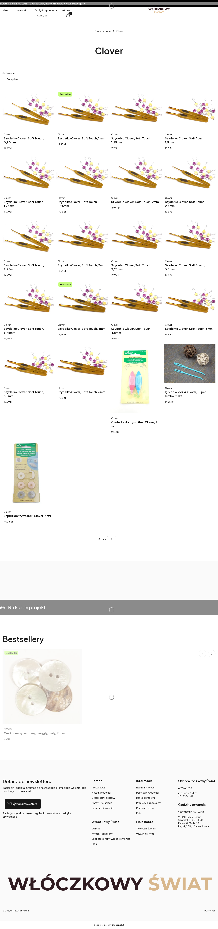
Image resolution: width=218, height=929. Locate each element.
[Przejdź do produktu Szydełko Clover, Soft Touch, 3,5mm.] (190, 236)
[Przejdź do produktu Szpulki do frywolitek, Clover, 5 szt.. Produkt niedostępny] (28, 471)
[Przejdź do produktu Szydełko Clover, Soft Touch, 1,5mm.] (190, 109)
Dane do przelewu (145, 797)
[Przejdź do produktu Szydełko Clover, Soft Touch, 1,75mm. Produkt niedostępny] (28, 172)
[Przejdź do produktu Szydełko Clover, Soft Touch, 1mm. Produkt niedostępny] (82, 109)
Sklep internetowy (108, 925)
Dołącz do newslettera (23, 804)
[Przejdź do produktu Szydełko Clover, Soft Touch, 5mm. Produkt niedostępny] (190, 299)
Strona (102, 539)
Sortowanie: (9, 72)
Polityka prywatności (147, 792)
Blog (94, 843)
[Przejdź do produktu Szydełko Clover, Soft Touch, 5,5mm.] (28, 363)
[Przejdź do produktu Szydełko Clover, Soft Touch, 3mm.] (82, 236)
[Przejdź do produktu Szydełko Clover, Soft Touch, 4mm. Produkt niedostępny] (82, 299)
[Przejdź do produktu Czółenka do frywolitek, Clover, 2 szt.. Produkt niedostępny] (136, 378)
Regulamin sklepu (145, 787)
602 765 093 (185, 788)
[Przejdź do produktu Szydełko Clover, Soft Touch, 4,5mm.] (136, 299)
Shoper (23, 911)
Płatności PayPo (145, 807)
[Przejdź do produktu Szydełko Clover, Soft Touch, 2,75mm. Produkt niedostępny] (28, 236)
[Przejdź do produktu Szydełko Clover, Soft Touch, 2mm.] (136, 172)
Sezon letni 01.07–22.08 (191, 811)
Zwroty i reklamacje (102, 802)
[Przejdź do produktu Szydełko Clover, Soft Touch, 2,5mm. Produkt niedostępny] (190, 172)
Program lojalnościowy (148, 802)
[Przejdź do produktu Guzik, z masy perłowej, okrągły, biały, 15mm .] (42, 686)
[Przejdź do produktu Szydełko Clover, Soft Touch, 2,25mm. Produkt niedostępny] (82, 172)
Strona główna (103, 31)
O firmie (96, 828)
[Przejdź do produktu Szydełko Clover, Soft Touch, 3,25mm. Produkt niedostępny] (136, 236)
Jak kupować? (99, 787)
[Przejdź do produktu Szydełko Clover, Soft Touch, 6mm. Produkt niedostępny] (82, 363)
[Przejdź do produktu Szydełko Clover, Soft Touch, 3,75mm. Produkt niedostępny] (28, 299)
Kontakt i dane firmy (102, 833)
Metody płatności (101, 792)
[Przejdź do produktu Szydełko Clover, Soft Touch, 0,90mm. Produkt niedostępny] (28, 109)
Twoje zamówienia (146, 828)
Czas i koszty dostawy (103, 797)
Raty (138, 813)
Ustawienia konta (145, 833)
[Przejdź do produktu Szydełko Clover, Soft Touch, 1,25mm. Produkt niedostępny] (136, 109)
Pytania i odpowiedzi (102, 807)
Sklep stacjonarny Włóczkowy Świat (111, 838)
